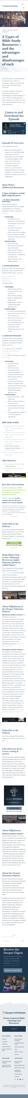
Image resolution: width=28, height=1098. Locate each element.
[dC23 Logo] (10, 5)
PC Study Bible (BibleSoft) (10, 351)
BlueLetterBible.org (8, 276)
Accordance (6, 353)
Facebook (4, 512)
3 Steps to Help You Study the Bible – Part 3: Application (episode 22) (15, 442)
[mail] (22, 1079)
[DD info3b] (14, 1011)
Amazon (5, 213)
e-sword (5, 355)
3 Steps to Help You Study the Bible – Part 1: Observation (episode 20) (15, 428)
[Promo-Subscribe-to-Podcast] (14, 784)
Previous (6, 941)
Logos (4, 349)
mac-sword (6, 357)
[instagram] (17, 1079)
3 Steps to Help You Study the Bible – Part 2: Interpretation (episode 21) (15, 435)
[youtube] (20, 1079)
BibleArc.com (6, 281)
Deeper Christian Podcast (8, 936)
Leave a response (8, 498)
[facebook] (15, 1079)
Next (23, 941)
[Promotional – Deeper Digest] (14, 718)
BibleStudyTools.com (9, 279)
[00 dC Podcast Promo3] (14, 815)
